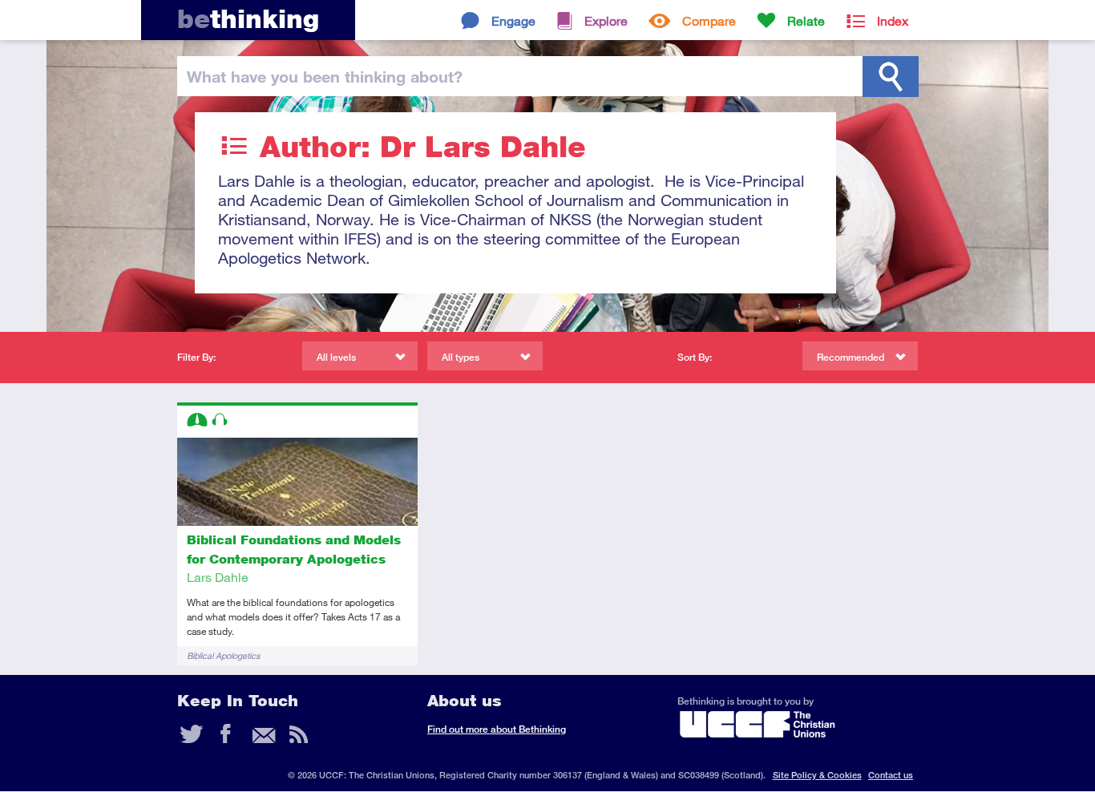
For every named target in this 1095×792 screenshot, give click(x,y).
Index (892, 20)
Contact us (890, 775)
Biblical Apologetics (223, 655)
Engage (513, 20)
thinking (248, 18)
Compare (709, 20)
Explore (606, 20)
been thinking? (325, 76)
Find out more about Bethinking (496, 729)
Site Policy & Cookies (817, 775)
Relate (806, 20)
